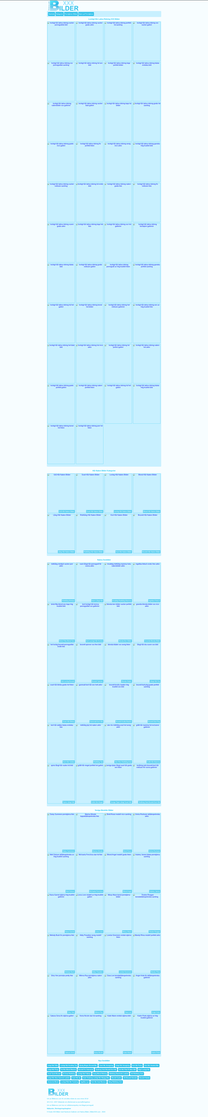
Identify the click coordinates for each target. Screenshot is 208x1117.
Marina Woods (98, 851)
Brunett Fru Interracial (85, 1069)
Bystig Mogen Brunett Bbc (88, 1065)
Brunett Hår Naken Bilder (151, 552)
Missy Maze (127, 932)
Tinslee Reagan (154, 932)
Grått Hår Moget (97, 802)
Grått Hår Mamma (153, 762)
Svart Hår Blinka (68, 721)
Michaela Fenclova (96, 891)
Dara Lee (128, 1012)
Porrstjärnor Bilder (71, 14)
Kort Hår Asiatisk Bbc (151, 1065)
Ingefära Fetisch (154, 601)
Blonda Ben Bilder (125, 641)
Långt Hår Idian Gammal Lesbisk (59, 1078)
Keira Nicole (98, 1052)
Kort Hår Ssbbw (68, 762)
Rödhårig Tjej (98, 762)
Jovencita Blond (53, 1082)
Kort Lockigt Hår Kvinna (94, 641)
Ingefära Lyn (84, 1082)
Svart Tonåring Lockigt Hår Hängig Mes (96, 1078)
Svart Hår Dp (76, 1078)
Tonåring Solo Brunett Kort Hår (149, 802)
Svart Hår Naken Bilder (94, 511)
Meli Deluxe (70, 891)
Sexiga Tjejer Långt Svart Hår (121, 802)
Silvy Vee (71, 1012)
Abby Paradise (97, 972)
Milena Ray (99, 1012)
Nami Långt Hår (97, 601)
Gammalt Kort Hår (96, 721)
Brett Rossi (127, 851)
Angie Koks (156, 1012)
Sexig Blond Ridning (100, 1073)
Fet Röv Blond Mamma (68, 1069)
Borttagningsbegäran (63, 1108)
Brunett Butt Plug (154, 721)
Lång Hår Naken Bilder (66, 552)
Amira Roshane (154, 851)
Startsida (51, 14)
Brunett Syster (116, 1078)
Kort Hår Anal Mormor (98, 1082)
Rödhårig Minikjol (68, 601)
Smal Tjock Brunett (54, 1073)
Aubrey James (155, 891)
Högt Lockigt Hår (144, 1069)
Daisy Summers (68, 851)
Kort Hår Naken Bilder (123, 552)
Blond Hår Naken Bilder (151, 511)
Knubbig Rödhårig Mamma (121, 601)
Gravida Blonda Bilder (152, 641)
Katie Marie (127, 1052)
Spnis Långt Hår (68, 802)
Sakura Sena (69, 1052)
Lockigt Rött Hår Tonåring (69, 1082)
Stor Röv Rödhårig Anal (123, 762)
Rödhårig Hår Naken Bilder (93, 552)
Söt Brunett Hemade (130, 1078)
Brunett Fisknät (144, 1078)
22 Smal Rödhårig (69, 1073)
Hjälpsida (50, 1108)
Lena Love (99, 932)
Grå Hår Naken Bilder (66, 511)
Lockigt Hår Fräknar (84, 1073)
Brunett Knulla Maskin (123, 721)
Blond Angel (127, 891)
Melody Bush (69, 972)
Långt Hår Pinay (53, 1069)
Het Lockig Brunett (67, 681)
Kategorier (59, 14)
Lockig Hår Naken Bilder (122, 511)
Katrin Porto (156, 1052)
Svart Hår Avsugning (106, 1065)
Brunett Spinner (97, 681)
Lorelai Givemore (125, 972)
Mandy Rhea (155, 972)
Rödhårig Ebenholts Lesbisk (118, 1073)
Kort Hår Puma (137, 1065)
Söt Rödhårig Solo (137, 1073)
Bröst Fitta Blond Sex (66, 641)
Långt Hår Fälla (53, 1065)
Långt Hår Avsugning (123, 1065)
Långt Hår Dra (155, 681)
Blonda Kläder (126, 681)
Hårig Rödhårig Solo (115, 1082)
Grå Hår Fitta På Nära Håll (127, 1069)
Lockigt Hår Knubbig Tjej (68, 1065)
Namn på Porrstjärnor (86, 14)
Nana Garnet (69, 932)
